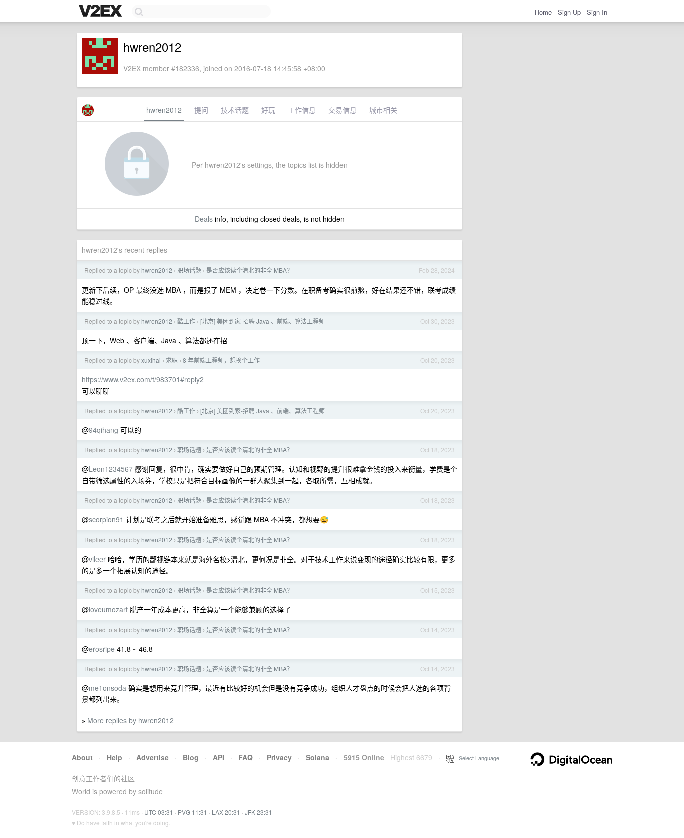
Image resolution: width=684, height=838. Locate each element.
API (218, 757)
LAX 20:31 (226, 812)
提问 (201, 110)
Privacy (279, 757)
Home (543, 12)
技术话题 (235, 110)
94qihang (103, 430)
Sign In (597, 12)
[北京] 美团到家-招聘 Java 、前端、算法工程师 (262, 321)
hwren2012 (164, 110)
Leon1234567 (111, 469)
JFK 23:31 (258, 812)
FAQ (245, 757)
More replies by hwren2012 (130, 720)
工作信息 (302, 110)
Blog (191, 757)
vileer (97, 559)
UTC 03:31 (158, 812)
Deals (204, 219)
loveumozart (108, 609)
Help (114, 757)
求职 (172, 360)
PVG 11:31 (192, 812)
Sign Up (569, 12)
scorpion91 (106, 519)
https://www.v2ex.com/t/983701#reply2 (143, 379)
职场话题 (189, 270)
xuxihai (151, 360)
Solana (317, 757)
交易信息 (342, 110)
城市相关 (383, 110)
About (82, 757)
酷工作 (186, 321)
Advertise (152, 757)
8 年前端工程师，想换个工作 (221, 360)
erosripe (102, 649)
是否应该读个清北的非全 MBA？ (249, 270)
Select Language (476, 758)
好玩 (268, 110)
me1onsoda (107, 688)
